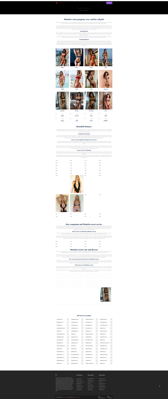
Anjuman (106, 89)
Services (79, 1)
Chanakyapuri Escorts (74, 319)
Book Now (109, 2)
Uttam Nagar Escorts (103, 322)
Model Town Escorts (60, 354)
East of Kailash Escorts (75, 354)
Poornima (91, 110)
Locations (90, 1)
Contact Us (99, 4)
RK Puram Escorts (89, 322)
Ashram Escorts (88, 360)
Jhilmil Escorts (59, 363)
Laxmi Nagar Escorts (103, 348)
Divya (76, 67)
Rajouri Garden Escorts (104, 354)
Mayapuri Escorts (88, 342)
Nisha (77, 120)
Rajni (77, 89)
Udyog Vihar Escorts (74, 328)
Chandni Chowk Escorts (89, 319)
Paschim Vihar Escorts (104, 325)
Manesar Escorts (103, 351)
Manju (62, 120)
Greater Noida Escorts (75, 357)
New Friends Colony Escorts (104, 342)
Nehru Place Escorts (103, 331)
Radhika (106, 120)
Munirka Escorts (88, 331)
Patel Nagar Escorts (60, 351)
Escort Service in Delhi (76, 397)
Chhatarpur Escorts (103, 357)
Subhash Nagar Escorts (80, 386)
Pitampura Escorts (79, 380)
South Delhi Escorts (74, 325)
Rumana (62, 110)
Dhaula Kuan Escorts (103, 360)
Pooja (91, 115)
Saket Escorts (59, 331)
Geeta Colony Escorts (89, 345)
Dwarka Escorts (59, 325)
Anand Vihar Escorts (89, 354)
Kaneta (76, 110)
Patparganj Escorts (79, 383)
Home (71, 1)
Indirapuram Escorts (102, 378)
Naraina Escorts (102, 328)
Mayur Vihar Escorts (103, 319)
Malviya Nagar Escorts (60, 357)
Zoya (106, 110)
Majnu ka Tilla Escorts (91, 386)
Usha (91, 89)
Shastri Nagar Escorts (60, 360)
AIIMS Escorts (102, 363)
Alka (106, 67)
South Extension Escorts (61, 345)
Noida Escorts (101, 381)
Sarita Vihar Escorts (89, 328)
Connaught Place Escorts (61, 328)
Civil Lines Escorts (79, 388)
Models (75, 1)
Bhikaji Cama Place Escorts (80, 381)
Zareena (77, 115)
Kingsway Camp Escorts (102, 380)
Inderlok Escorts (74, 348)
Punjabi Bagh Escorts (74, 331)
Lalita (105, 115)
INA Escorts (89, 383)
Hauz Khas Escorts (89, 348)
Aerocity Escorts (59, 319)
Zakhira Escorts (59, 348)
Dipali (62, 115)
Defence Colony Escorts (90, 363)
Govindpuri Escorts (90, 380)
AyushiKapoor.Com (64, 397)
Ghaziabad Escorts (90, 388)
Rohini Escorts (73, 345)
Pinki (62, 67)
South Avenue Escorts (102, 388)
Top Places (85, 1)
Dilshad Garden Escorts (91, 378)
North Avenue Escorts (102, 383)
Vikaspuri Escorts (89, 351)
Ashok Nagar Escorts (91, 381)
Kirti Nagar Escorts (79, 378)
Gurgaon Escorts (90, 389)
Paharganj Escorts (60, 342)
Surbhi (62, 89)
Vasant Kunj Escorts (74, 322)
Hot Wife (95, 1)
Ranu (91, 67)
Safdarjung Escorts (74, 342)
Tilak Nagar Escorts (79, 389)
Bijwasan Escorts (74, 351)
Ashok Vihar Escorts (89, 357)
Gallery (100, 1)
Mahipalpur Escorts (60, 322)
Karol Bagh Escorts (89, 325)
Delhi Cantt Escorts (74, 360)
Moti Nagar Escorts (74, 363)
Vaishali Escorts (101, 389)
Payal (91, 120)
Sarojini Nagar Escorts (102, 386)
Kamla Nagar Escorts (103, 345)
